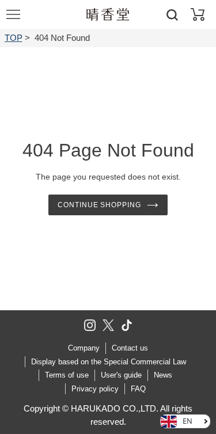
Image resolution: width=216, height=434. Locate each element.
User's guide (121, 375)
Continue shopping (100, 205)
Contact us (130, 348)
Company (84, 348)
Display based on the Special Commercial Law (108, 361)
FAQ (138, 388)
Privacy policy (95, 388)
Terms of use (67, 375)
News (163, 375)
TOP (13, 38)
